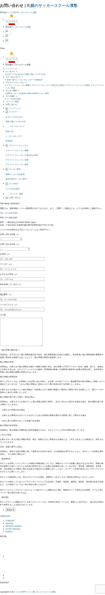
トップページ (11, 68)
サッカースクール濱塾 (46, 591)
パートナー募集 (12, 101)
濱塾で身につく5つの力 (35, 74)
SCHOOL (9, 523)
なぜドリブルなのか (14, 74)
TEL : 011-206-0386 (9, 212)
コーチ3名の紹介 (13, 98)
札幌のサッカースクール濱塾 (52, 5)
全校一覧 (10, 79)
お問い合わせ (11, 104)
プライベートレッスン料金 (16, 164)
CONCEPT (10, 520)
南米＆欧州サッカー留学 (38, 93)
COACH (8, 531)
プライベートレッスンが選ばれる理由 (47, 85)
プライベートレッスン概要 (18, 85)
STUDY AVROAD (12, 528)
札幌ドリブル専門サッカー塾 (22, 591)
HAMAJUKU (5, 516)
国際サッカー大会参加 (16, 93)
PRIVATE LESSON (13, 526)
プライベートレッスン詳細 (77, 85)
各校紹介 (39, 79)
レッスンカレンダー (24, 79)
